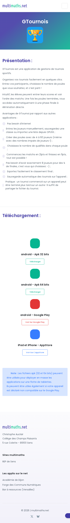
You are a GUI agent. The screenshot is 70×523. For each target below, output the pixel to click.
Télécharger (35, 261)
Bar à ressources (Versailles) (18, 489)
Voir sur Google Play (35, 322)
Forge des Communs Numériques (21, 484)
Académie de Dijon (13, 480)
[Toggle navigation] (65, 6)
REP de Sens (9, 461)
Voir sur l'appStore (35, 352)
